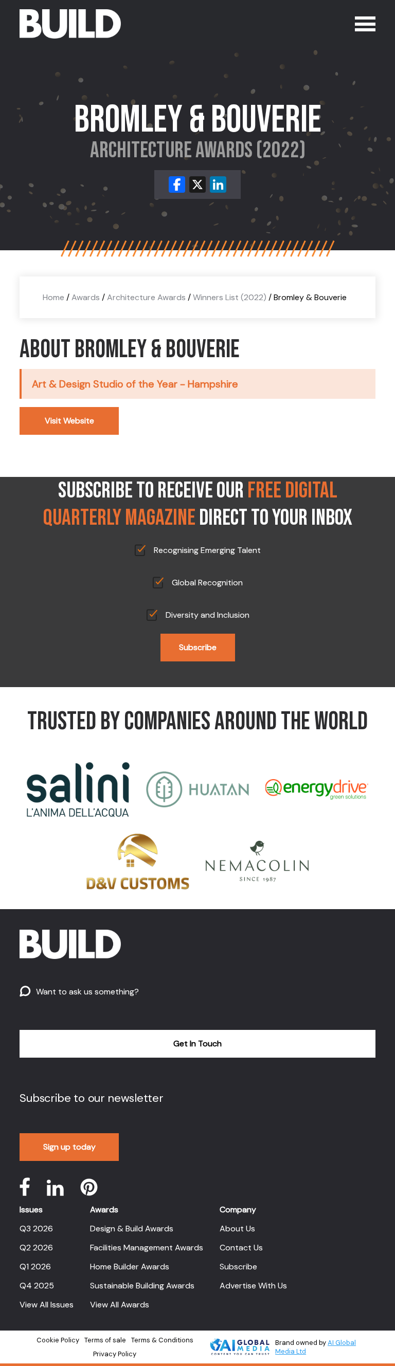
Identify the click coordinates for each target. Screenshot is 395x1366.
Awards (85, 297)
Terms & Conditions (162, 1340)
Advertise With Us (253, 1285)
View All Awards (119, 1304)
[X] (197, 184)
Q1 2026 (35, 1266)
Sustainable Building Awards (142, 1285)
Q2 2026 (36, 1247)
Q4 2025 (37, 1285)
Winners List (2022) (229, 297)
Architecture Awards (146, 297)
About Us (237, 1228)
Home (53, 297)
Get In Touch (197, 1043)
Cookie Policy (58, 1340)
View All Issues (47, 1304)
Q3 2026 (36, 1228)
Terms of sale (105, 1340)
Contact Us (241, 1247)
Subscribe (198, 647)
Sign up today (69, 1146)
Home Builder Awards (129, 1266)
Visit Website (69, 420)
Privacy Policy (114, 1354)
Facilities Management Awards (146, 1247)
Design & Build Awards (131, 1228)
